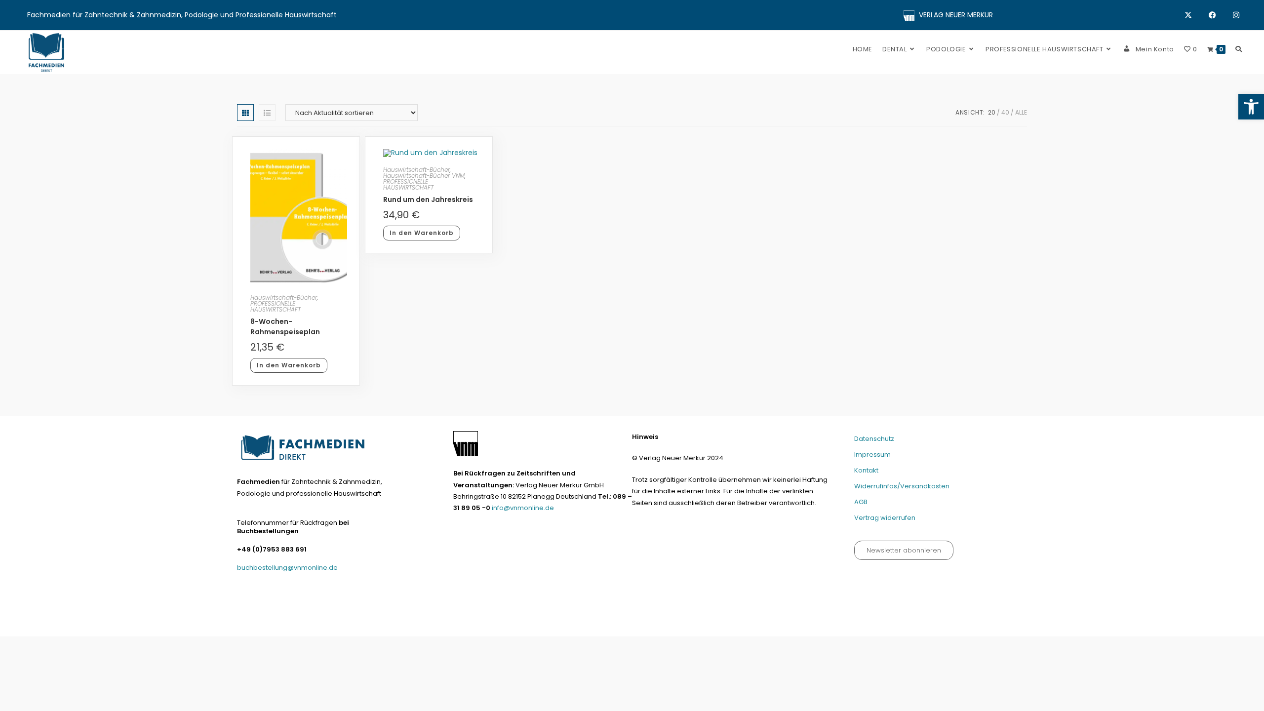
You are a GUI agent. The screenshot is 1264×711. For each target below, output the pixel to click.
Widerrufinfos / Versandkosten (900, 625)
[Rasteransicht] (245, 112)
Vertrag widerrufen (884, 517)
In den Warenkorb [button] (289, 365)
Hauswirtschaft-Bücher (283, 297)
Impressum (872, 454)
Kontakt (866, 470)
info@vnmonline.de (523, 508)
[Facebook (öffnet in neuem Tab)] (1221, 15)
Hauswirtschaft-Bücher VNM (424, 175)
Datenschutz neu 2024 (744, 625)
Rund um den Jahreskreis (428, 199)
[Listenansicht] (267, 112)
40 (1005, 112)
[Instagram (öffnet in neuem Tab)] (1236, 15)
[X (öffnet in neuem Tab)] (1197, 15)
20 (991, 112)
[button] (1251, 106)
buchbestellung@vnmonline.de (287, 567)
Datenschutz (874, 438)
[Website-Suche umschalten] (1238, 49)
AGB (861, 502)
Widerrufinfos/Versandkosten (901, 486)
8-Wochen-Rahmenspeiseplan (285, 326)
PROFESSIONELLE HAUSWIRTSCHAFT (275, 306)
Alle (1021, 112)
